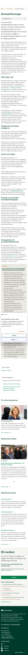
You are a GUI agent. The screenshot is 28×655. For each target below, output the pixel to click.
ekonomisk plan (12, 256)
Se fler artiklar (4, 486)
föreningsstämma (5, 89)
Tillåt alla (14, 335)
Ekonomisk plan (6, 499)
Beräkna (14, 577)
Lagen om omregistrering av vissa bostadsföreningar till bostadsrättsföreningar (11, 388)
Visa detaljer (21, 331)
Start (2, 8)
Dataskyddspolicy (15, 624)
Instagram (6, 650)
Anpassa (13, 339)
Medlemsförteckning (7, 530)
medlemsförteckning (16, 87)
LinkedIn (6, 648)
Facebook (6, 646)
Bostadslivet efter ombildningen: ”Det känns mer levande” (12, 464)
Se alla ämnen (4, 544)
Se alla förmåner (5, 602)
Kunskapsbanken (9, 8)
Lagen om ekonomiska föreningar (11, 384)
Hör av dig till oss (5, 432)
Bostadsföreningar (19, 8)
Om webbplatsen (5, 624)
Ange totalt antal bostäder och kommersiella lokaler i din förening (12, 569)
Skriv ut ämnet (7, 370)
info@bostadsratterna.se (7, 637)
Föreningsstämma (6, 512)
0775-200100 (8, 636)
